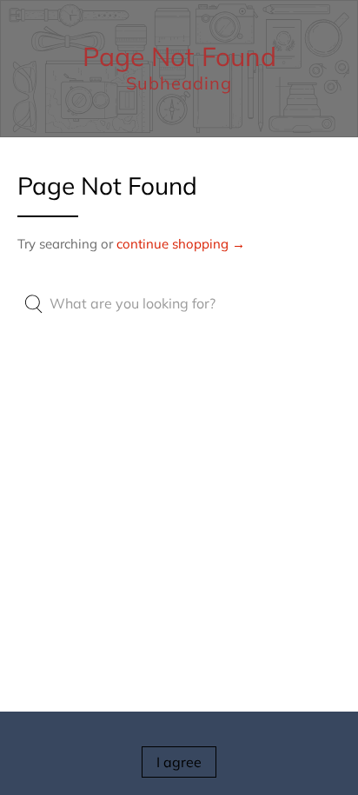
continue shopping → (180, 243)
